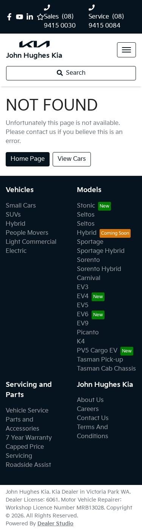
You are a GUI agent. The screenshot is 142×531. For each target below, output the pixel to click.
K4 (81, 341)
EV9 (83, 323)
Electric (16, 251)
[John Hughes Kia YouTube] (21, 16)
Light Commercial (31, 242)
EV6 (83, 314)
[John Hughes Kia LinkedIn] (31, 16)
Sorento (88, 260)
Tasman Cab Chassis (106, 368)
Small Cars (21, 205)
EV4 (83, 296)
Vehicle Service (27, 410)
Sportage (90, 242)
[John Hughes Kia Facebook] (11, 16)
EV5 (83, 305)
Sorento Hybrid (99, 269)
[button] (126, 49)
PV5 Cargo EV (97, 350)
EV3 (83, 287)
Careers (88, 409)
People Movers (27, 233)
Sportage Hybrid (101, 251)
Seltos (86, 215)
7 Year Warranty (29, 438)
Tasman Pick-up (100, 359)
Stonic (86, 205)
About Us (90, 400)
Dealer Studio (55, 523)
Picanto (88, 332)
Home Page (28, 159)
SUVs (13, 215)
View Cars (72, 159)
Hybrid (15, 224)
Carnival (88, 278)
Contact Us (93, 418)
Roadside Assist (28, 465)
